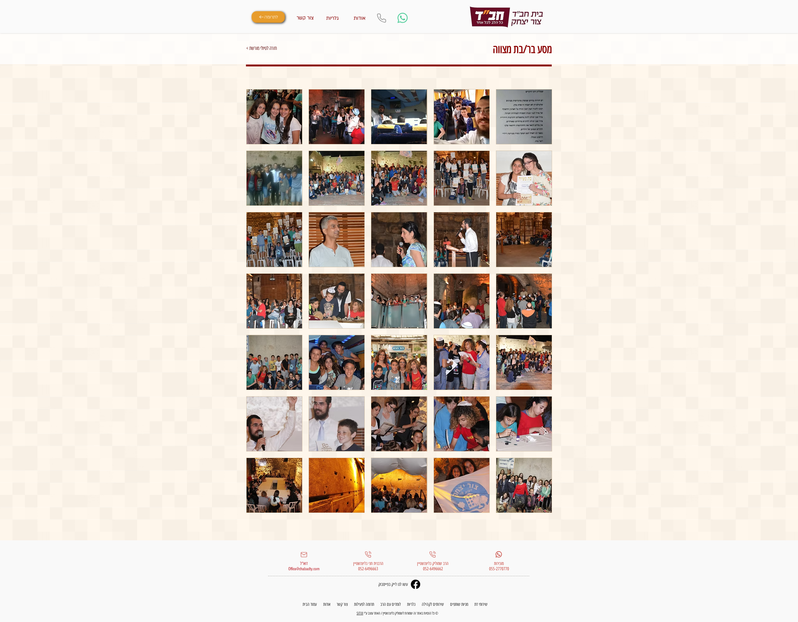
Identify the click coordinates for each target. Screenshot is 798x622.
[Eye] (506, 17)
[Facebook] (415, 584)
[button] (274, 116)
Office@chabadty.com (304, 569)
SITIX (360, 613)
